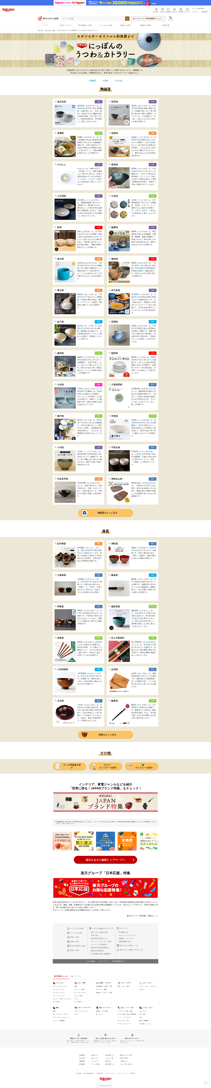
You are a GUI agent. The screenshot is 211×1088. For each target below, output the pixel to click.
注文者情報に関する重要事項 (101, 954)
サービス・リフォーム (124, 1024)
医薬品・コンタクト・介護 (104, 992)
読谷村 (83, 179)
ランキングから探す (77, 928)
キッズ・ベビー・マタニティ (147, 986)
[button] (162, 10)
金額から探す (74, 937)
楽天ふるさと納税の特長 (99, 932)
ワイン (76, 999)
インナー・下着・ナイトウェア (62, 999)
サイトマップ (103, 961)
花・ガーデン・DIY (123, 1020)
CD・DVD (142, 1014)
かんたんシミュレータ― (127, 935)
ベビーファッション (59, 996)
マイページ (124, 928)
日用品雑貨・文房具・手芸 (104, 986)
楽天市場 (40, 30)
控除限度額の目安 (125, 941)
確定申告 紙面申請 (97, 951)
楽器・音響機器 (143, 1020)
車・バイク (99, 1014)
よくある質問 (90, 961)
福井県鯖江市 (140, 613)
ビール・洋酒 (78, 996)
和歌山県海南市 (87, 550)
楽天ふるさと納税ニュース (129, 945)
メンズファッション (59, 989)
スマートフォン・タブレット (61, 1017)
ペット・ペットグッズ (124, 1017)
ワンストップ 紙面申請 (99, 944)
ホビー (141, 1017)
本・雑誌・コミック (145, 1024)
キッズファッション (59, 992)
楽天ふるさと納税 (50, 30)
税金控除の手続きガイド (99, 938)
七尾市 (151, 210)
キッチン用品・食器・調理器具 (127, 1014)
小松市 (137, 210)
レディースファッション (60, 986)
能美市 (144, 210)
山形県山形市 (140, 454)
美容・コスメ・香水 (123, 986)
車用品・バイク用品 (102, 1011)
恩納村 (99, 179)
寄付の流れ (95, 935)
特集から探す (74, 950)
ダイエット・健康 (101, 989)
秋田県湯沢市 (86, 582)
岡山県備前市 (140, 268)
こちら (155, 916)
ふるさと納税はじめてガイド (103, 928)
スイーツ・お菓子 (79, 989)
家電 (54, 1011)
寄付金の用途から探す (78, 946)
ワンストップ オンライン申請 (101, 941)
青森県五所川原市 (144, 485)
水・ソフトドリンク (80, 992)
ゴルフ (76, 1014)
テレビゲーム (143, 1011)
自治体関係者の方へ (118, 961)
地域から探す (74, 941)
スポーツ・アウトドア (81, 1011)
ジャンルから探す (76, 933)
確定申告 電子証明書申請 (99, 947)
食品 (75, 986)
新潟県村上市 (149, 645)
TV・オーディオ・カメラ (60, 1014)
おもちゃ (142, 989)
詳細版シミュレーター (126, 938)
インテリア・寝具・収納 (125, 1011)
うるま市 (91, 179)
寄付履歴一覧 (123, 932)
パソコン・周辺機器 (59, 1020)
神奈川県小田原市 (88, 676)
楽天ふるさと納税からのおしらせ (131, 950)
